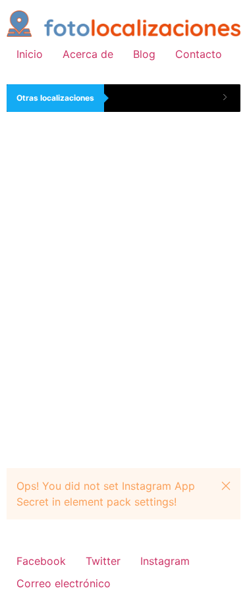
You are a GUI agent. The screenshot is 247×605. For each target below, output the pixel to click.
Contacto (198, 54)
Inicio (29, 54)
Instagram (165, 560)
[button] (226, 485)
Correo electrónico (63, 583)
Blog (144, 54)
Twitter (103, 560)
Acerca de (88, 54)
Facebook (41, 560)
